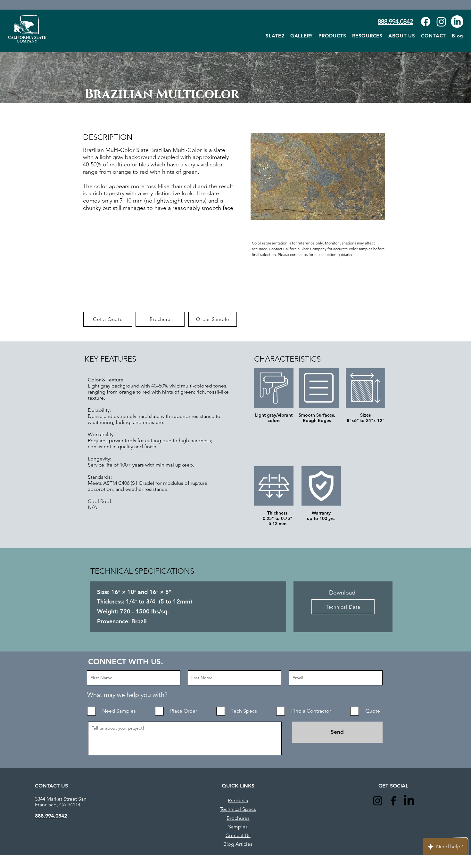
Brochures (238, 818)
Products (238, 800)
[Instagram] (441, 21)
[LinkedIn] (457, 21)
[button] (367, 35)
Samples (238, 827)
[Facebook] (425, 21)
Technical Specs (238, 809)
